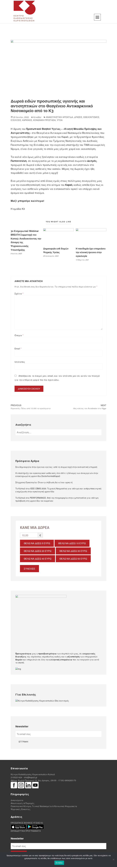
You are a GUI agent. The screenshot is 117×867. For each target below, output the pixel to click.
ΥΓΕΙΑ (59, 120)
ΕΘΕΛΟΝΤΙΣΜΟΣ (91, 117)
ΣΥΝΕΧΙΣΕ (29, 568)
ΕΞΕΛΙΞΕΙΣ (16, 120)
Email (18, 348)
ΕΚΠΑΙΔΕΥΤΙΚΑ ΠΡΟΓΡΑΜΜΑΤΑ (26, 830)
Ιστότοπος (20, 361)
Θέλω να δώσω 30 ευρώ (73, 551)
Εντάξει (59, 863)
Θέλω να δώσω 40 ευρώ (37, 558)
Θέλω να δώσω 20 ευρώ (37, 551)
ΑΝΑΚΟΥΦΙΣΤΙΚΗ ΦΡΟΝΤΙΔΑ (59, 117)
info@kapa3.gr (30, 777)
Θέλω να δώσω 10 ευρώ (72, 543)
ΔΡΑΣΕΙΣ (78, 117)
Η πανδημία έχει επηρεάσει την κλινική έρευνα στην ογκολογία (90, 252)
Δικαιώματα (17, 800)
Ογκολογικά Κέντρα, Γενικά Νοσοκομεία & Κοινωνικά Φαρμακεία (44, 806)
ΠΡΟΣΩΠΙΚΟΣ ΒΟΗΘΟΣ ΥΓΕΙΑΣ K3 (27, 822)
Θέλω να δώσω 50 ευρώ (73, 558)
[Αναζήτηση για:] (58, 432)
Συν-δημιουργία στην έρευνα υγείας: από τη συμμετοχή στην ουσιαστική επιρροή (56, 466)
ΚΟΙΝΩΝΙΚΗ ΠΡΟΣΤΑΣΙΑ (44, 120)
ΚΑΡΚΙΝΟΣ (27, 120)
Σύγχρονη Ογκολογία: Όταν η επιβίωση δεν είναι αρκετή (43, 482)
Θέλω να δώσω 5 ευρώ (37, 543)
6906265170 (70, 780)
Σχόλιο (19, 293)
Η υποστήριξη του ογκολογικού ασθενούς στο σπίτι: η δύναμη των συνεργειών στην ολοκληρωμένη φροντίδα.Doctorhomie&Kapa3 (56, 474)
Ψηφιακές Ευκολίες (20, 809)
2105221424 (16, 777)
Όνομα (19, 335)
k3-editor (37, 117)
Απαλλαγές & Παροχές (22, 803)
